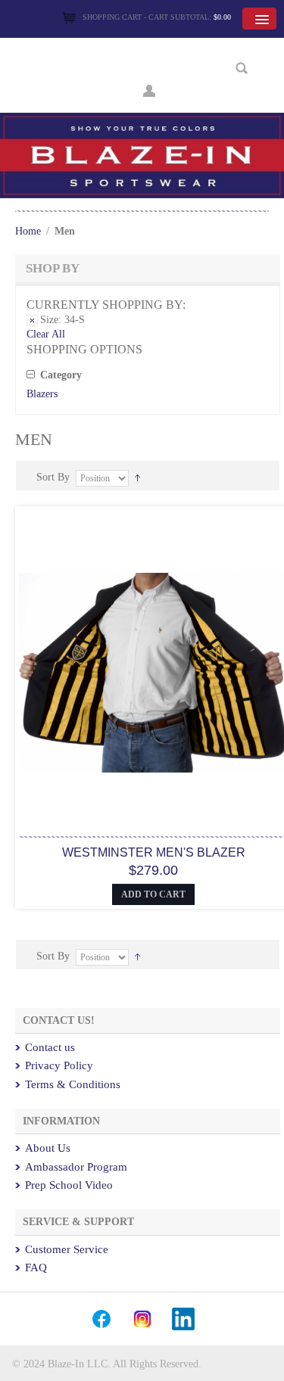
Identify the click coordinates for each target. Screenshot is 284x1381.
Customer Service (66, 1249)
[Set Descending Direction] (137, 477)
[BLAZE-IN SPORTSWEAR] (142, 119)
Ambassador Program (76, 1167)
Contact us (50, 1047)
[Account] (150, 89)
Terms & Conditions (72, 1084)
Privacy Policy (59, 1065)
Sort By (53, 477)
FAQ (36, 1267)
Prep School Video (69, 1185)
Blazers (42, 394)
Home (28, 231)
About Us (47, 1148)
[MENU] (259, 19)
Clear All (46, 334)
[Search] (242, 68)
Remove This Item (32, 320)
